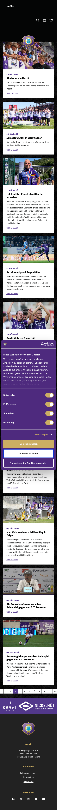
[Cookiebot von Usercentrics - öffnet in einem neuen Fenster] (41, 344)
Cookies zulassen (29, 444)
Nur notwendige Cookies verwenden (28, 463)
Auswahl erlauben (28, 453)
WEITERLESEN (12, 93)
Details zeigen (40, 434)
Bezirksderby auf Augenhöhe (23, 272)
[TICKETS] (45, 21)
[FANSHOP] (51, 21)
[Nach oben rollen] (51, 804)
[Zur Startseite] (28, 41)
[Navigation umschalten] (4, 6)
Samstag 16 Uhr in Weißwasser (24, 138)
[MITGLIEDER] (38, 21)
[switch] (49, 404)
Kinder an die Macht (17, 78)
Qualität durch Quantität (20, 338)
